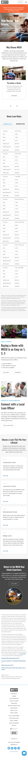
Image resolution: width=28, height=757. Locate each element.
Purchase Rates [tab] (7, 124)
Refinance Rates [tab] (20, 124)
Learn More (14, 95)
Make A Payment (14, 720)
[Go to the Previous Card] (11, 106)
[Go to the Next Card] (17, 106)
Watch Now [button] (6, 372)
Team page (22, 654)
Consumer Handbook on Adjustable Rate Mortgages (13, 661)
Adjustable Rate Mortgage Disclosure (10, 658)
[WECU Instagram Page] (18, 748)
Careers (14, 696)
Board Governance (14, 723)
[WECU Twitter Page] (12, 748)
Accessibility (14, 693)
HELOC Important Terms (7, 665)
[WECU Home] (4, 2)
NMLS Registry (14, 708)
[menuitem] (14, 694)
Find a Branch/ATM (13, 698)
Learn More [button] (17, 372)
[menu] (26, 2)
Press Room (14, 703)
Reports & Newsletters (14, 705)
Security (14, 725)
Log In (20, 2)
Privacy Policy (14, 710)
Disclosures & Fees (14, 718)
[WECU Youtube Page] (8, 748)
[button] (24, 753)
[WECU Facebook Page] (15, 748)
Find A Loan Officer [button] (8, 425)
